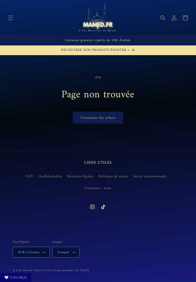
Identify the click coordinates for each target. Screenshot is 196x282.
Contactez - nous (98, 188)
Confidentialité (50, 176)
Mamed (27, 270)
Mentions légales (80, 176)
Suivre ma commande (150, 176)
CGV (29, 176)
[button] (10, 18)
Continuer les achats (98, 117)
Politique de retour (113, 176)
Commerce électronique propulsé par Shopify (61, 270)
